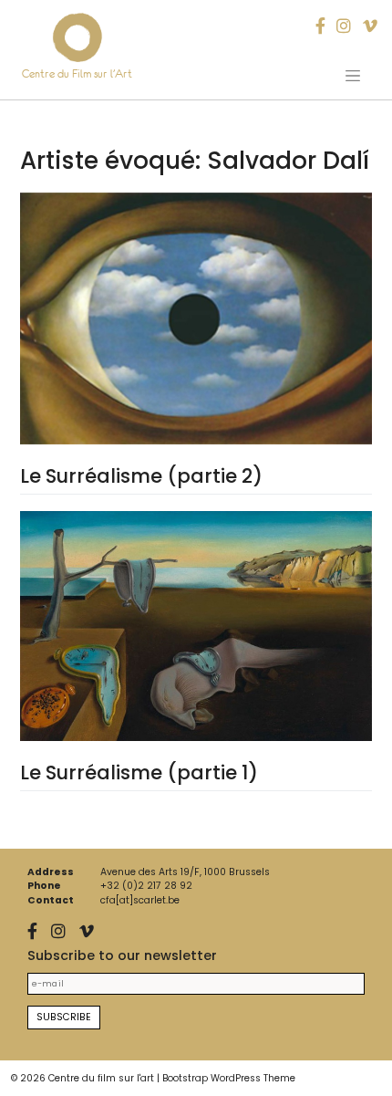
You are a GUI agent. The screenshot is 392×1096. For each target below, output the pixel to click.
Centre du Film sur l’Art (77, 73)
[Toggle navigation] (352, 76)
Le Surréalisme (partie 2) (141, 476)
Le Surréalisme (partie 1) (139, 772)
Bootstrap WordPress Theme (228, 1078)
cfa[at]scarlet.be (140, 900)
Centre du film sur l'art (101, 1078)
